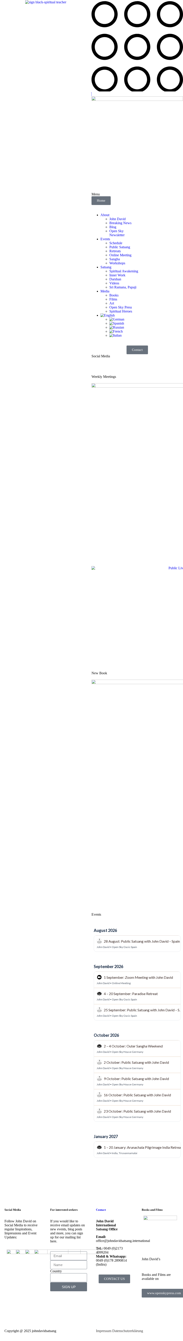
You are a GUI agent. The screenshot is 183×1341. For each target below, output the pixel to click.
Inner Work (117, 275)
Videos (114, 283)
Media (104, 291)
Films (113, 299)
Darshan (115, 279)
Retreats (115, 251)
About (104, 215)
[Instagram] (133, 368)
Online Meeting (120, 255)
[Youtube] (121, 368)
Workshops (117, 263)
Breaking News (120, 223)
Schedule (115, 243)
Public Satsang (119, 247)
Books (114, 295)
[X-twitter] (109, 368)
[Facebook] (97, 368)
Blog (112, 227)
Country (56, 1271)
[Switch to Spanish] (116, 323)
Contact (101, 1209)
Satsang (105, 267)
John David (117, 219)
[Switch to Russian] (116, 327)
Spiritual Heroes (120, 311)
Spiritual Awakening (123, 271)
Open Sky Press (120, 307)
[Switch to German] (116, 319)
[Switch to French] (116, 331)
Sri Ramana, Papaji (122, 287)
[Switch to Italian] (115, 335)
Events (105, 239)
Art (111, 303)
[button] (137, 90)
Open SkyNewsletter (117, 233)
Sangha (114, 259)
